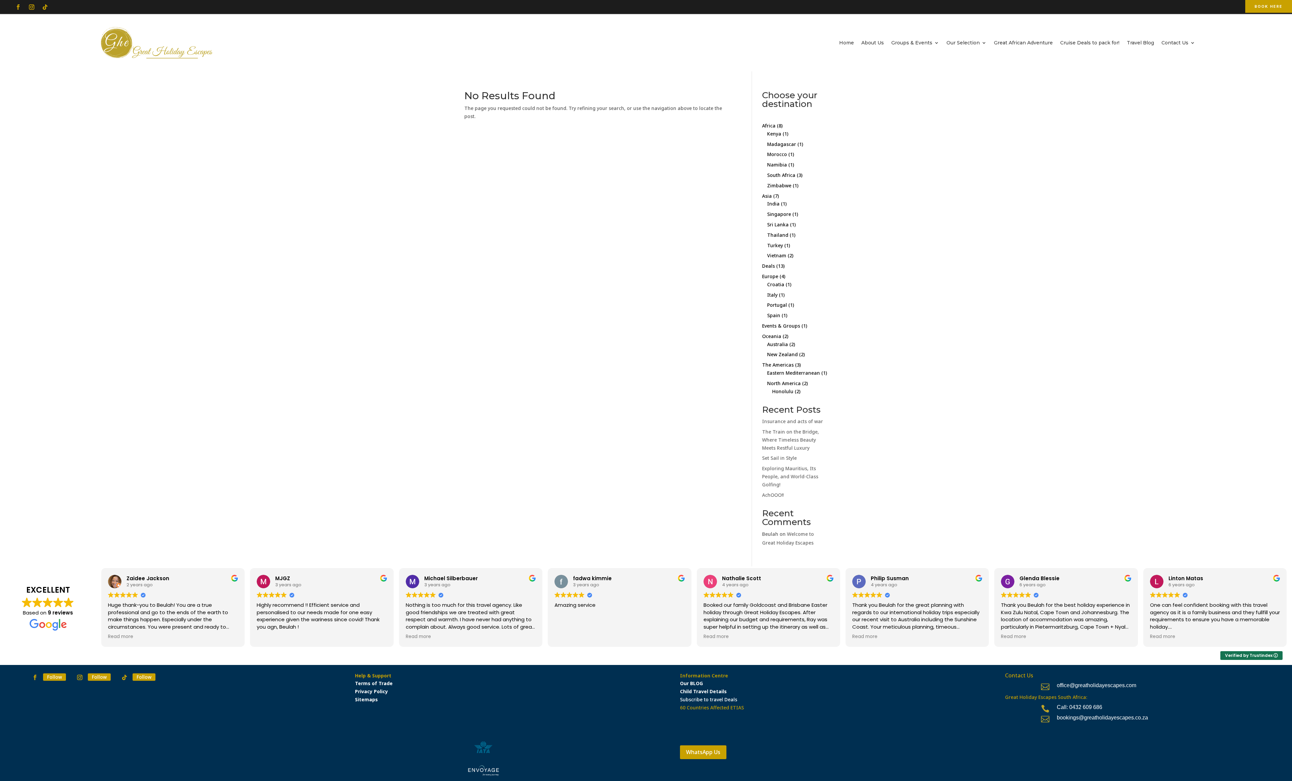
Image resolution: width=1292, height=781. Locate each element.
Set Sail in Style (779, 458)
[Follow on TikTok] (45, 7)
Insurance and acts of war (792, 421)
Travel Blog (1140, 43)
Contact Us (1174, 43)
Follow (54, 677)
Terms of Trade (374, 683)
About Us (872, 43)
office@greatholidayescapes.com (1096, 685)
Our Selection (963, 43)
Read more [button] (120, 637)
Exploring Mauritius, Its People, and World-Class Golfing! (790, 476)
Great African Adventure (1023, 43)
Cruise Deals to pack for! (1089, 43)
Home (846, 43)
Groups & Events (911, 43)
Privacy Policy (371, 691)
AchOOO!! (773, 495)
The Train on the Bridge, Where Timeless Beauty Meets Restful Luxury (790, 440)
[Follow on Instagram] (31, 7)
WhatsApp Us (703, 752)
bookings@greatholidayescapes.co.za (1102, 717)
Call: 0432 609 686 (1079, 707)
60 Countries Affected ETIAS (712, 707)
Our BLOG (691, 683)
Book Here (1269, 6)
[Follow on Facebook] (18, 7)
